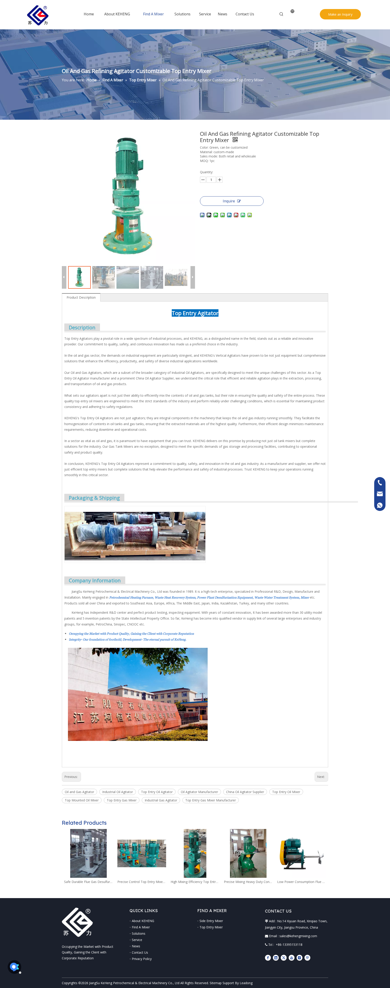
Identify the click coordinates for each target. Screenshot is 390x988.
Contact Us (140, 952)
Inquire (229, 201)
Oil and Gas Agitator (79, 792)
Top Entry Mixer (211, 927)
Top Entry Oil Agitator (157, 792)
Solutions (138, 933)
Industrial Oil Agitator (117, 792)
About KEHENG (143, 921)
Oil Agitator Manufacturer (199, 792)
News (136, 946)
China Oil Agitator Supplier (245, 792)
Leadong (246, 983)
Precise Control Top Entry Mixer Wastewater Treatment (141, 882)
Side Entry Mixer (211, 921)
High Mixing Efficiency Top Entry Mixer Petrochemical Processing (195, 882)
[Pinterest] (307, 958)
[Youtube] (292, 958)
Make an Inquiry (340, 14)
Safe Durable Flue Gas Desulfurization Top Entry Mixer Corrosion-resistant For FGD (88, 882)
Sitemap (216, 983)
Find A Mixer (141, 927)
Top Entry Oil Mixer (286, 792)
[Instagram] (299, 958)
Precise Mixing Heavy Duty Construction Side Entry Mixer (248, 882)
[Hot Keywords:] (281, 14)
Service (137, 940)
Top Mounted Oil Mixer (82, 800)
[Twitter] (284, 958)
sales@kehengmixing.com (298, 936)
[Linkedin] (276, 958)
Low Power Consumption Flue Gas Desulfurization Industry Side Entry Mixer (301, 882)
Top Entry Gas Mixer (122, 800)
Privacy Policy (142, 959)
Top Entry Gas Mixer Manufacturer (210, 800)
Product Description (81, 297)
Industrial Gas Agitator (161, 800)
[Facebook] (268, 958)
